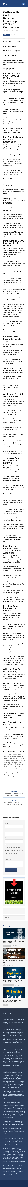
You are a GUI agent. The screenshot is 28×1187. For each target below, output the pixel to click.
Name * (7, 823)
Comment (8, 859)
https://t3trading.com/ (9, 1174)
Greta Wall (15, 31)
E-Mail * (7, 831)
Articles (5, 965)
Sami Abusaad (7, 945)
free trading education (8, 985)
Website (7, 838)
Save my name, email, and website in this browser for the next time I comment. (14, 850)
